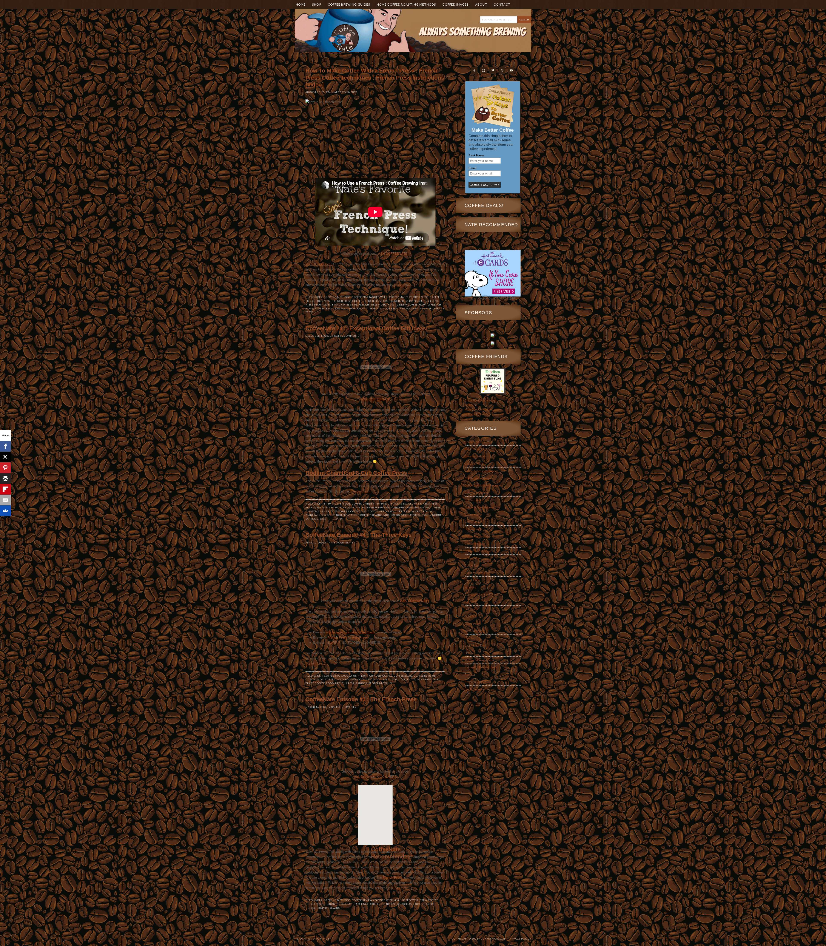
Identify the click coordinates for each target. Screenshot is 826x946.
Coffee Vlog (388, 679)
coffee (387, 675)
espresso (470, 587)
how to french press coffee (335, 308)
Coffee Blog (403, 675)
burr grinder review (414, 507)
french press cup (376, 300)
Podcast (470, 674)
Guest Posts (472, 623)
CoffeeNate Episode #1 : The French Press (361, 699)
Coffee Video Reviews (340, 679)
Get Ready (471, 609)
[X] (5, 457)
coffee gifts (339, 511)
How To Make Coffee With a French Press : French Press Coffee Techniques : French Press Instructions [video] (374, 77)
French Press (321, 300)
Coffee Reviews (424, 675)
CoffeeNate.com (338, 37)
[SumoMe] (5, 510)
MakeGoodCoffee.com (479, 409)
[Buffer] (5, 478)
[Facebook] (5, 446)
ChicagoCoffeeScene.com (481, 400)
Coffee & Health (474, 463)
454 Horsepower (406, 900)
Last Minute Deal (475, 645)
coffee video (377, 511)
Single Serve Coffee (477, 689)
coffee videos (367, 679)
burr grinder (388, 507)
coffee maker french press (408, 297)
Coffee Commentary (477, 492)
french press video (372, 304)
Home (301, 4)
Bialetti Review (327, 507)
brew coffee (428, 900)
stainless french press (393, 308)
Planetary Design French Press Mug (331, 515)
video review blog (414, 515)
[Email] (5, 500)
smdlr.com (471, 405)
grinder (361, 683)
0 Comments (348, 92)
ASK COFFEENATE (375, 399)
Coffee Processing (476, 536)
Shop (316, 4)
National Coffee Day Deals (481, 667)
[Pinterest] (5, 467)
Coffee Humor (473, 514)
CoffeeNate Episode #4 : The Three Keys (358, 535)
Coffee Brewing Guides (349, 4)
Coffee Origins (473, 521)
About (479, 4)
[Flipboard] (5, 489)
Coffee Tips (360, 297)
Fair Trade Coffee (367, 904)
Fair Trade (424, 679)
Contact (502, 4)
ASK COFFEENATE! (393, 253)
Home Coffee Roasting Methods (406, 4)
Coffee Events (473, 500)
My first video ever (318, 264)
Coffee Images (455, 4)
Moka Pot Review (420, 511)
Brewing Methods (337, 297)
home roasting (473, 631)
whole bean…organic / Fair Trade (350, 632)
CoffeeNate (407, 679)
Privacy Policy (520, 938)
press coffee (366, 308)
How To (469, 638)
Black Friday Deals (476, 449)
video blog (392, 515)
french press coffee (347, 300)
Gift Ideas (395, 503)
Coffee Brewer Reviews (479, 478)
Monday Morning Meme (479, 660)
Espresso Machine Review (481, 594)
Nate (335, 92)
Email (472, 168)
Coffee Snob (314, 679)
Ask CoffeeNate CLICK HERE (375, 776)
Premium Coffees (475, 682)
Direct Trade (472, 580)
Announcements (475, 442)
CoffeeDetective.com (478, 414)
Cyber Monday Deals (478, 572)
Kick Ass (407, 904)
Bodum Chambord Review (358, 507)
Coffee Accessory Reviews (481, 471)
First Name (476, 155)
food (330, 683)
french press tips (344, 304)
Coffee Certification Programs (483, 485)
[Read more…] (404, 285)
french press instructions (409, 300)
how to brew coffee (403, 304)
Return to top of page (312, 938)
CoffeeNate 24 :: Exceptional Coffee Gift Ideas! (366, 328)
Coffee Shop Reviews (478, 551)
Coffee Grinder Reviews (369, 503)
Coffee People (473, 529)
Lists (468, 652)
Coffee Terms (473, 558)
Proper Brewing (370, 515)
